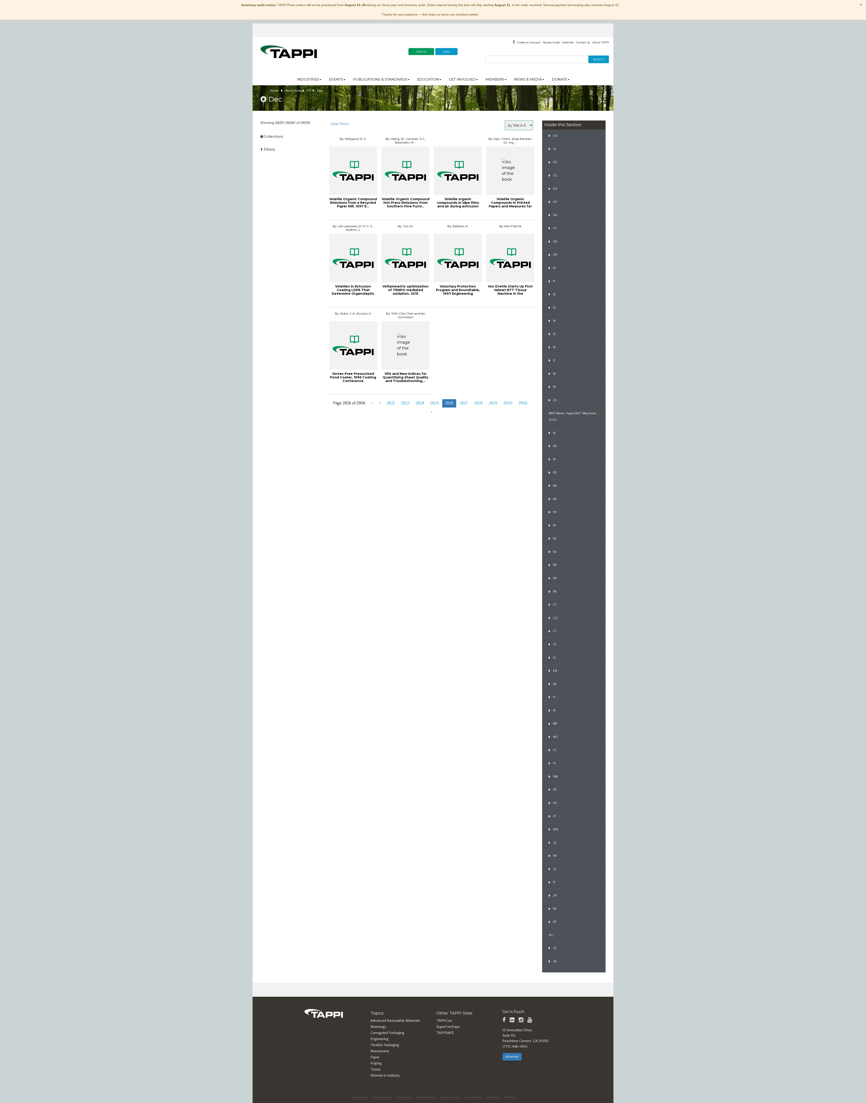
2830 (507, 403)
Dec (320, 91)
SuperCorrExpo (448, 1027)
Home (274, 91)
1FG (551, 935)
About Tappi (361, 1097)
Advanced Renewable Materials (395, 1021)
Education (428, 79)
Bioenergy (378, 1027)
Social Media (473, 1097)
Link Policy (511, 1097)
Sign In (421, 51)
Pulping (376, 1063)
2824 (420, 403)
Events (336, 79)
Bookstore (293, 91)
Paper (375, 1057)
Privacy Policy (382, 1097)
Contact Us (583, 42)
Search (598, 59)
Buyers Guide (551, 42)
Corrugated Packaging (387, 1033)
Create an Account (529, 42)
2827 (464, 403)
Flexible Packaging (385, 1045)
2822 (391, 403)
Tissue (375, 1069)
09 (309, 91)
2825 (434, 403)
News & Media (528, 79)
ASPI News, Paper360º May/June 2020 (572, 417)
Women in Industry (385, 1075)
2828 (478, 403)
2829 (493, 403)
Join (446, 51)
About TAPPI (600, 42)
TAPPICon (444, 1021)
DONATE (559, 79)
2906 (522, 403)
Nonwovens (380, 1051)
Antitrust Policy (425, 1097)
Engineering (380, 1039)
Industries (308, 79)
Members (495, 79)
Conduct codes (450, 1097)
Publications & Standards (380, 79)
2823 (405, 403)
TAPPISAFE (445, 1033)
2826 (449, 403)
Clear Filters (339, 124)
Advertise (567, 42)
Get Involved (462, 79)
